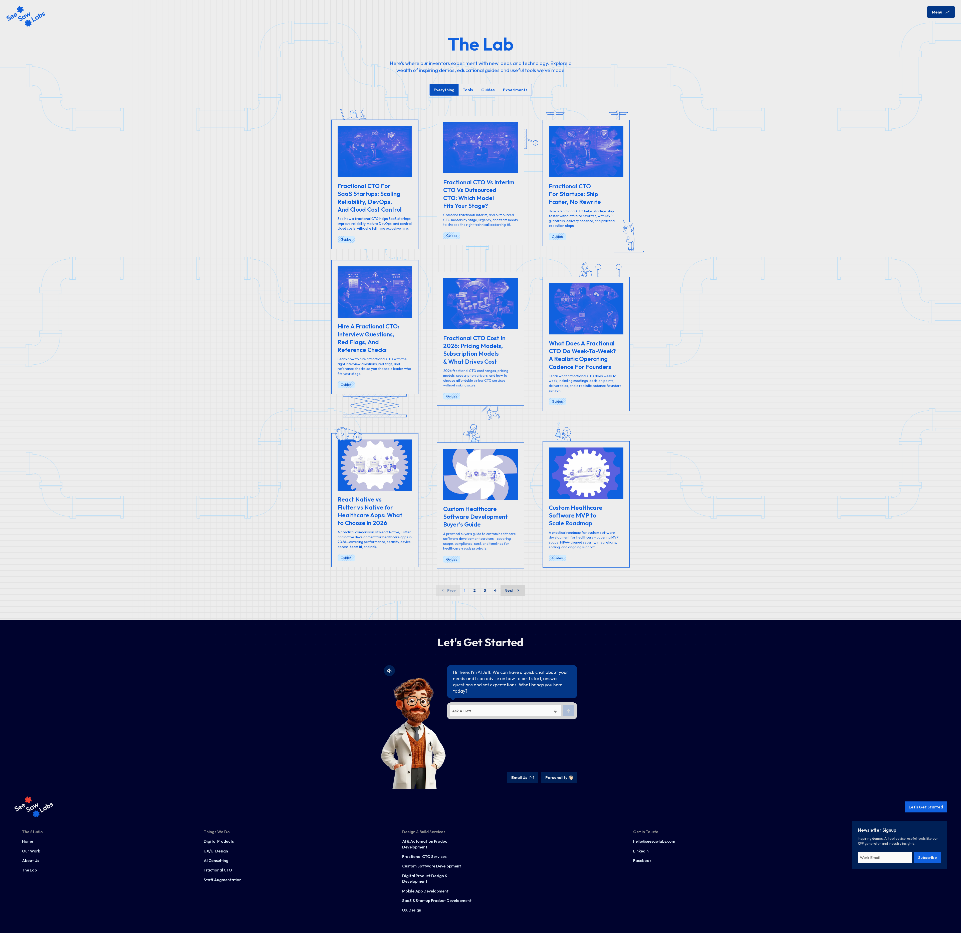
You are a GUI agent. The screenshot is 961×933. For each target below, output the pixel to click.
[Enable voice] (389, 670)
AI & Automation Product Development (425, 844)
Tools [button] (468, 89)
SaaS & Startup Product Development (436, 900)
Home (27, 841)
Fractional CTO (218, 869)
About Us (30, 860)
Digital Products (219, 841)
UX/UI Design (216, 850)
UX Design (411, 909)
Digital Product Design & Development (424, 878)
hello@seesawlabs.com (654, 841)
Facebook (642, 860)
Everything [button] (444, 89)
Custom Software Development (431, 865)
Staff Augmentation (223, 879)
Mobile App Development (425, 890)
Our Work (31, 850)
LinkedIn (641, 850)
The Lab (29, 869)
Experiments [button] (515, 89)
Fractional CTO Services (424, 856)
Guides (346, 239)
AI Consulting (216, 860)
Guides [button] (488, 89)
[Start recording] (555, 710)
